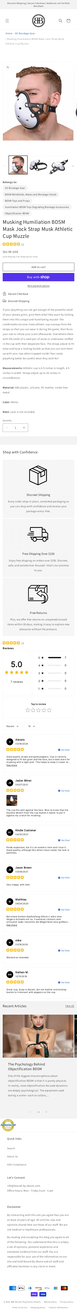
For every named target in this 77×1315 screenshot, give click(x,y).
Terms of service (19, 1307)
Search (11, 1148)
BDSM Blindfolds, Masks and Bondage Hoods (31, 194)
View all (69, 1005)
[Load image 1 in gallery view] (18, 165)
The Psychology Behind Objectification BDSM (26, 1066)
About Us (12, 1156)
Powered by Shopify (31, 1302)
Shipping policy (38, 1307)
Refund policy (50, 1302)
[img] (11, 244)
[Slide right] (73, 166)
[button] (7, 21)
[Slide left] (4, 166)
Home (9, 33)
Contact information (58, 1307)
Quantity (7, 420)
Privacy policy (66, 1302)
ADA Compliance (16, 1164)
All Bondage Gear (25, 33)
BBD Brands (16, 1302)
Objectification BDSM (17, 213)
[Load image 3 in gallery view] (58, 165)
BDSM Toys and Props (17, 200)
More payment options (39, 285)
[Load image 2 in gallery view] (38, 165)
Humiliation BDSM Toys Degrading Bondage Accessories (37, 207)
